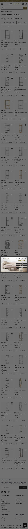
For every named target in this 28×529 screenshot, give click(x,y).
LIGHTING (21, 265)
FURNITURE (21, 263)
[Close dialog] (26, 257)
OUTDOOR (21, 267)
